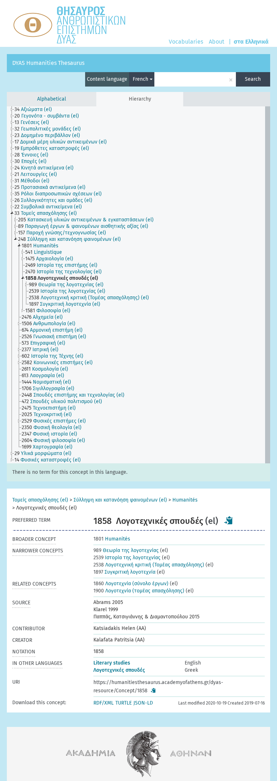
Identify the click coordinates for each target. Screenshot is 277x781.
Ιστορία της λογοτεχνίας (127, 558)
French (141, 79)
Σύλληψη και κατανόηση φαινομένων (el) (120, 500)
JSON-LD (143, 703)
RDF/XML (103, 703)
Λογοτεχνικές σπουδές (119, 670)
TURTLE (123, 703)
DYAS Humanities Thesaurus (48, 62)
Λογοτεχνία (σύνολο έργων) (130, 584)
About (216, 41)
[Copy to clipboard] (229, 520)
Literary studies (111, 663)
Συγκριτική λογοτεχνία (124, 572)
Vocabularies (186, 41)
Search (253, 79)
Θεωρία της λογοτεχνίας (126, 550)
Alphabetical (51, 99)
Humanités (185, 500)
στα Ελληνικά (251, 41)
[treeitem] (36, 109)
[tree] (138, 284)
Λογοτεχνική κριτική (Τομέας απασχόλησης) (148, 565)
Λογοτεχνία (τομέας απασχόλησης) (138, 591)
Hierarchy (140, 99)
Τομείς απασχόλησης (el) (40, 500)
